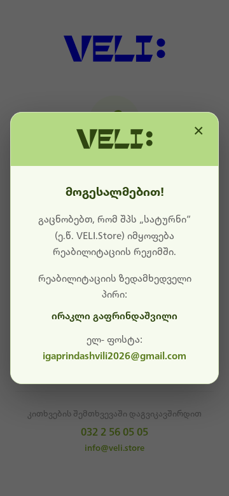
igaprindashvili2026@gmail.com (114, 356)
